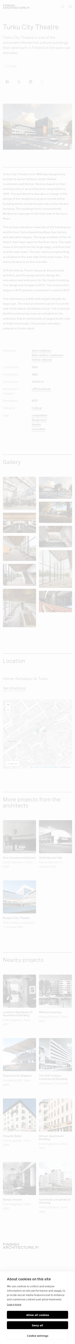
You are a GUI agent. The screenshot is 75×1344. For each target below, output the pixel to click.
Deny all (37, 1325)
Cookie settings (37, 1335)
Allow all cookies (37, 1315)
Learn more (14, 1304)
